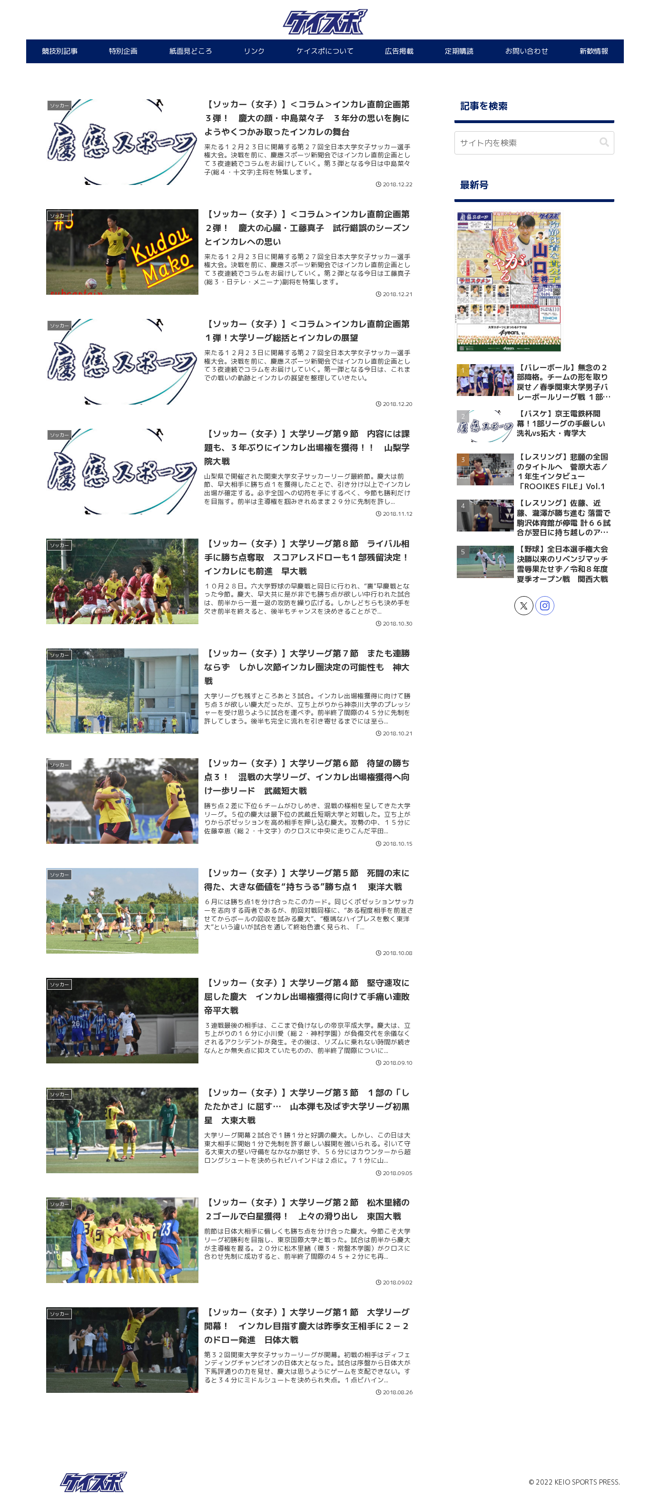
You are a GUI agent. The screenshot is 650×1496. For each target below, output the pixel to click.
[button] (604, 142)
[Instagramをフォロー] (544, 605)
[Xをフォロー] (523, 605)
